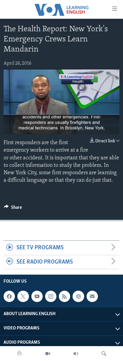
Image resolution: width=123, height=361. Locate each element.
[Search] (104, 353)
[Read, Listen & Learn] (19, 353)
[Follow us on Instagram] (50, 296)
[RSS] (64, 296)
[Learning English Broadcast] (76, 353)
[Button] (13, 208)
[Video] (48, 353)
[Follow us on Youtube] (37, 296)
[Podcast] (78, 296)
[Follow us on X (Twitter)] (23, 296)
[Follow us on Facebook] (9, 296)
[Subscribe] (92, 296)
